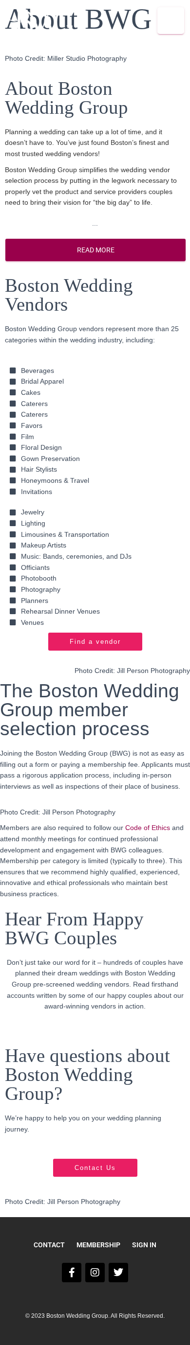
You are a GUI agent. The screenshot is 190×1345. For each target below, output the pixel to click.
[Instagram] (95, 1272)
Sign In (144, 1245)
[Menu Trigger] (170, 20)
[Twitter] (118, 1272)
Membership (98, 1245)
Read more (95, 250)
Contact (49, 1245)
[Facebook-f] (71, 1272)
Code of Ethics (147, 828)
